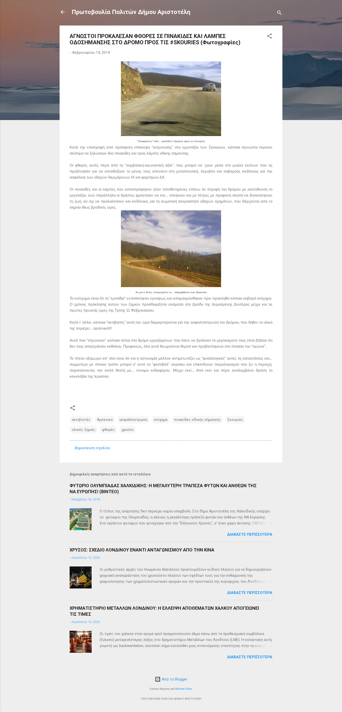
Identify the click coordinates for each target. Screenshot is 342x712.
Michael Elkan (183, 688)
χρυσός (127, 429)
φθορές (108, 429)
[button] (269, 37)
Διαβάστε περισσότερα (249, 534)
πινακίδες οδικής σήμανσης (197, 419)
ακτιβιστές (81, 419)
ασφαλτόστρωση (133, 419)
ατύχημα (160, 419)
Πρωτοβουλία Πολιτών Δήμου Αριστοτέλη (131, 12)
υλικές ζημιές (83, 429)
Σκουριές (235, 419)
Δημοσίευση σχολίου (92, 448)
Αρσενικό (105, 419)
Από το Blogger (174, 679)
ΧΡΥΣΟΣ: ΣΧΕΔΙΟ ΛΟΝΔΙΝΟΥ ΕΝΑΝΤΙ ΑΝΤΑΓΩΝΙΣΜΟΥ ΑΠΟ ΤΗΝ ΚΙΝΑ (142, 549)
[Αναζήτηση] (279, 13)
